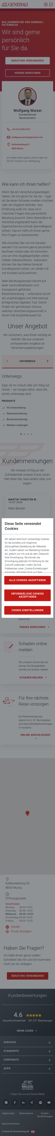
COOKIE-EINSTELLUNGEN (27, 610)
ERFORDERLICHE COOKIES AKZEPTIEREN (27, 595)
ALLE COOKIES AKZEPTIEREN (27, 580)
